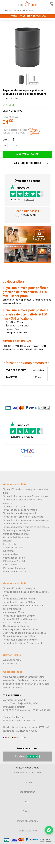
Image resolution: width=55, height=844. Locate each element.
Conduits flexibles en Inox (16, 537)
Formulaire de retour (28, 830)
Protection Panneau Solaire (16, 571)
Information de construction (27, 772)
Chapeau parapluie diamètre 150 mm (21, 629)
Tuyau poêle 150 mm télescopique (20, 619)
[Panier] (51, 4)
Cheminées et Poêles (14, 557)
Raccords (8, 540)
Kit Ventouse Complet (14, 561)
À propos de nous (12, 660)
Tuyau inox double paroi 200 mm (19, 615)
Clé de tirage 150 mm (13, 612)
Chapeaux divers (11, 554)
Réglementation (27, 792)
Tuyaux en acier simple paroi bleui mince (23, 516)
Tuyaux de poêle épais (14, 506)
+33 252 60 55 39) (41, 710)
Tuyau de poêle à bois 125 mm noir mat (22, 643)
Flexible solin (9, 544)
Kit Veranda (9, 551)
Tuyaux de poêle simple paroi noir (19, 513)
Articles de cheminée (13, 547)
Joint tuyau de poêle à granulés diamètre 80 (24, 633)
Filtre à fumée (10, 564)
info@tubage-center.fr (14, 706)
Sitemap (27, 811)
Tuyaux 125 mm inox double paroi (19, 588)
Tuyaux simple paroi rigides (16, 530)
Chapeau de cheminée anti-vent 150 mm (23, 605)
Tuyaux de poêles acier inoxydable (20, 510)
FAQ (27, 801)
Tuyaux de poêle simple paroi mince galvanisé (26, 520)
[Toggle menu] (4, 4)
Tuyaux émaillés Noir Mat (15, 523)
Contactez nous (11, 663)
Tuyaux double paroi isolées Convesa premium (26, 496)
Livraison (27, 782)
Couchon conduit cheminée (16, 626)
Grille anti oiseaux (12, 609)
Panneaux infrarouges (14, 568)
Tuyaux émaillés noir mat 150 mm (19, 636)
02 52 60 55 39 (36, 683)
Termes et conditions (27, 821)
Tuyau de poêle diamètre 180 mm (19, 602)
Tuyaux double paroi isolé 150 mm (20, 639)
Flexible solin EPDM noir (15, 622)
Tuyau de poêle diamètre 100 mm (19, 598)
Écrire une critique (11, 98)
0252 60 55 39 (10, 710)
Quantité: (9, 139)
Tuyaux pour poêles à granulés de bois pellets (26, 527)
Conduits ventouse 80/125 (16, 534)
